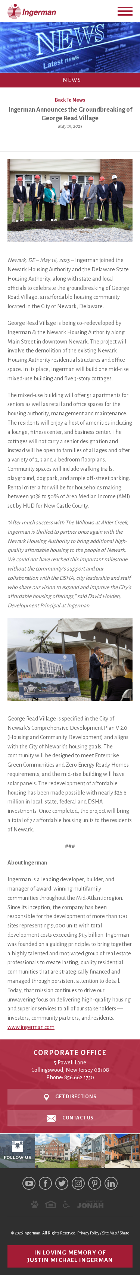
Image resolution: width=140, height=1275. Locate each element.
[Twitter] (61, 1183)
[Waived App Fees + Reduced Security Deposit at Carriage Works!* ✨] (122, 1151)
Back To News (70, 100)
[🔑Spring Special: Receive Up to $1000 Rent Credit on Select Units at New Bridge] (87, 1151)
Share (124, 1233)
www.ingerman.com (31, 1027)
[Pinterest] (94, 1183)
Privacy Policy (88, 1233)
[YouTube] (28, 1183)
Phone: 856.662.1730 (70, 1077)
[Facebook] (45, 1183)
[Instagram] (78, 1183)
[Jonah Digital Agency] (90, 1204)
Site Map (109, 1233)
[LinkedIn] (111, 1183)
